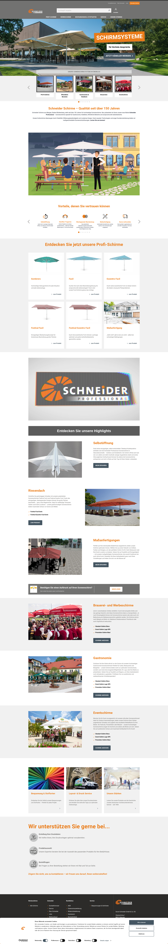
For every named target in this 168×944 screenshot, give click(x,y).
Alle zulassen (141, 922)
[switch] (62, 940)
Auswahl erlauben (141, 928)
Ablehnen (141, 934)
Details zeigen (104, 940)
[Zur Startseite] (36, 11)
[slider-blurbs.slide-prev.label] (28, 87)
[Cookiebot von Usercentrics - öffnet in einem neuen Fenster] (23, 940)
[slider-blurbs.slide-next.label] (139, 87)
